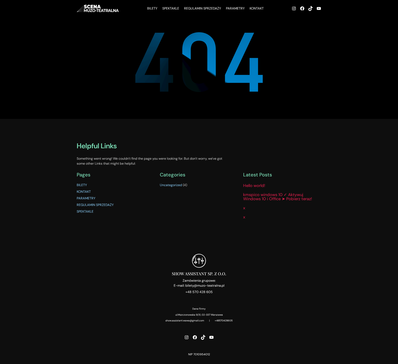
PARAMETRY (86, 198)
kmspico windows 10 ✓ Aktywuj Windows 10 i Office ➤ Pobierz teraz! (277, 197)
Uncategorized (171, 185)
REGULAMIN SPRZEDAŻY (95, 205)
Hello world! (254, 185)
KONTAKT (84, 191)
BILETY (82, 185)
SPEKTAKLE (85, 211)
